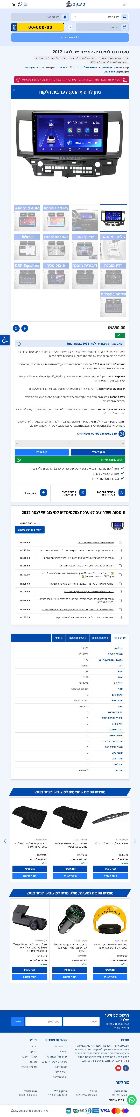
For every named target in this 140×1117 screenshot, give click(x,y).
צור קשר (32, 1051)
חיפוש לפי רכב (68, 37)
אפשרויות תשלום (77, 638)
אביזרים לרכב (60, 1077)
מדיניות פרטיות (29, 1067)
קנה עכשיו (41, 452)
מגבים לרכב (61, 1067)
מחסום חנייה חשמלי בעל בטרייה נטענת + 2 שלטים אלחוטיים (110, 946)
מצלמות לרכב (60, 1046)
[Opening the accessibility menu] (5, 340)
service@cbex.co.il (86, 1095)
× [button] (14, 89)
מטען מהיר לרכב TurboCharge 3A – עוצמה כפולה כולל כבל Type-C (70, 948)
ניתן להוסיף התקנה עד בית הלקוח (70, 92)
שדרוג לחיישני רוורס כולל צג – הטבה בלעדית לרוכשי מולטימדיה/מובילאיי (82, 583)
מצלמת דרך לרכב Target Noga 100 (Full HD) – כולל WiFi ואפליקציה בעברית (30, 947)
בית (126, 58)
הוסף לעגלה (98, 452)
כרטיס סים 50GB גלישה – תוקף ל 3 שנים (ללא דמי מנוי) (89, 591)
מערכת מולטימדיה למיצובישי (82, 58)
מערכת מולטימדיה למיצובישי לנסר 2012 (96, 542)
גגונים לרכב (61, 1072)
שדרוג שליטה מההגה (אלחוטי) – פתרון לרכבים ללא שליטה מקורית (84, 617)
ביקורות (58, 638)
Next (5, 841)
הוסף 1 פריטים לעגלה (29, 530)
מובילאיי (63, 1051)
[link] (24, 328)
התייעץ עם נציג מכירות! (112, 459)
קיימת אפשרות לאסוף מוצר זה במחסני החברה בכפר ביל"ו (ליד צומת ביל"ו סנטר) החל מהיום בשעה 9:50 (71, 79)
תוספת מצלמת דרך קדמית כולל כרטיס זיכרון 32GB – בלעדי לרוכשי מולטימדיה (79, 557)
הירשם (18, 1021)
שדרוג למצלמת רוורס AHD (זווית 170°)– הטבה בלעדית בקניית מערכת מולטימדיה (78, 609)
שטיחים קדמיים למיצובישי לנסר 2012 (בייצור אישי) (30, 845)
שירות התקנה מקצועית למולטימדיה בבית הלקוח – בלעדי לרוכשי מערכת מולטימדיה (77, 550)
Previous (135, 841)
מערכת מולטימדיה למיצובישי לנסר (51, 58)
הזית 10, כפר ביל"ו (57, 1095)
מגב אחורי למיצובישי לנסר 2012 (111, 843)
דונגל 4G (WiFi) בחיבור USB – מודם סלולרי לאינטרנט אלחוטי (86, 565)
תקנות (33, 1062)
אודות (34, 1046)
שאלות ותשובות (100, 638)
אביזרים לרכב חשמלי (56, 1056)
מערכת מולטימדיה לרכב (110, 58)
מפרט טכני (120, 638)
